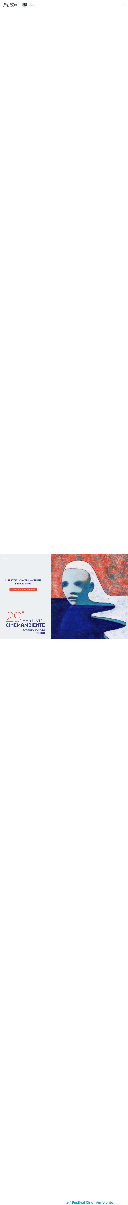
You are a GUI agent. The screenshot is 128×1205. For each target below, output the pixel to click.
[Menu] (124, 4)
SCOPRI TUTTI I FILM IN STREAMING (23, 589)
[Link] (10, 5)
